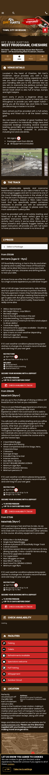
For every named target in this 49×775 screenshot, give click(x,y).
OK (7, 769)
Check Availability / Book (19, 385)
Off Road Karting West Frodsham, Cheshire (26, 52)
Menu (2, 13)
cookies (10, 764)
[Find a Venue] (21, 30)
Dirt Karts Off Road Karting (11, 21)
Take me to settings (22, 769)
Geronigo (32, 21)
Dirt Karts (5, 50)
